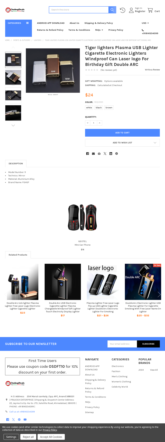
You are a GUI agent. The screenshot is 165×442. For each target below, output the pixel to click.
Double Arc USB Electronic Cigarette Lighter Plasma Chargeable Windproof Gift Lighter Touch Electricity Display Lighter (63, 307)
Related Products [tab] (18, 254)
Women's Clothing (121, 381)
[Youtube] (25, 419)
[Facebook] (87, 153)
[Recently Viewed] (123, 10)
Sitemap (89, 412)
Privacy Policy (115, 30)
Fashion (116, 371)
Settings (11, 437)
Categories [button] (14, 23)
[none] (53, 72)
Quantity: (91, 117)
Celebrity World (120, 386)
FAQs (98, 30)
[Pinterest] (116, 153)
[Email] (93, 153)
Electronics (118, 366)
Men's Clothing (119, 376)
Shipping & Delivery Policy (98, 23)
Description (16, 163)
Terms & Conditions (79, 30)
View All (154, 370)
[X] (104, 153)
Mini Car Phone (82, 245)
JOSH (141, 370)
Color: (94, 102)
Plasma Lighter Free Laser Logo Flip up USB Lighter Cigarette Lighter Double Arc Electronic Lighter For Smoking (103, 307)
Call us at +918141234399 (22, 411)
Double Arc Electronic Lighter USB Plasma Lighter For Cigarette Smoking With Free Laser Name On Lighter (143, 307)
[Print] (99, 153)
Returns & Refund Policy (50, 30)
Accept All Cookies (51, 437)
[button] (122, 143)
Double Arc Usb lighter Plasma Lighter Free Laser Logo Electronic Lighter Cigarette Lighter (22, 306)
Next (13, 125)
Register (140, 11)
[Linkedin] (110, 153)
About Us (74, 23)
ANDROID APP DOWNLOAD (50, 23)
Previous (13, 47)
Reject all (28, 437)
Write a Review (152, 69)
